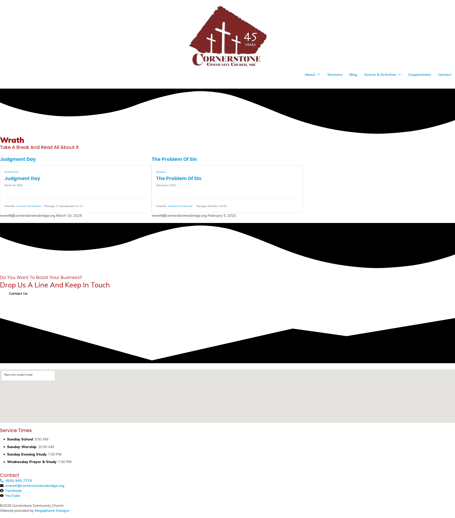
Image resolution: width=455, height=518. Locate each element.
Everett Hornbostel (29, 206)
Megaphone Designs (52, 510)
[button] (16, 294)
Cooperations (419, 74)
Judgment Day (18, 159)
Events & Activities (380, 74)
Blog (353, 74)
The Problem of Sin (174, 159)
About (310, 74)
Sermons (334, 74)
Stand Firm (11, 171)
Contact (444, 74)
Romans (161, 171)
